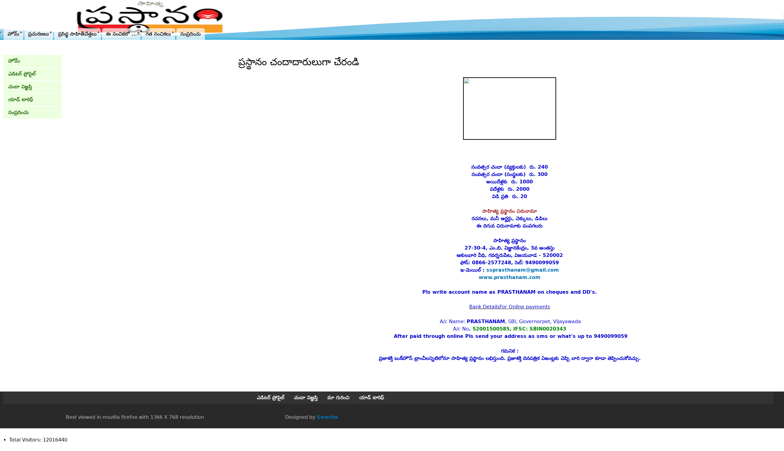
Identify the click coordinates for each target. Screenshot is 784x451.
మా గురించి (338, 397)
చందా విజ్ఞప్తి (20, 87)
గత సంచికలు (158, 34)
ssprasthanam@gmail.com (522, 270)
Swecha (327, 417)
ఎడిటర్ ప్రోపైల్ (22, 74)
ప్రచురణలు (38, 34)
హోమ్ (13, 34)
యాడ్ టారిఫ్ (20, 99)
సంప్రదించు (190, 34)
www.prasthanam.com (510, 277)
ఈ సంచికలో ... (121, 34)
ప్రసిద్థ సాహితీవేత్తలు (77, 34)
